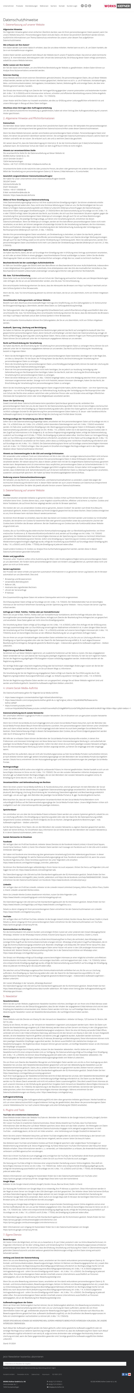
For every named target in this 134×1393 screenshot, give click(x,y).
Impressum (45, 1374)
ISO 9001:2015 (57, 1374)
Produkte (19, 6)
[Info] (82, 5)
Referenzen (44, 6)
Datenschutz (35, 1374)
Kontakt (62, 6)
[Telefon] (89, 5)
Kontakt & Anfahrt (8, 1374)
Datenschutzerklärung (31, 1368)
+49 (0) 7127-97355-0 (55, 1382)
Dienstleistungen (31, 6)
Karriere (54, 6)
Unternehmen (8, 6)
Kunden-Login (72, 6)
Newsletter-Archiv (23, 1374)
